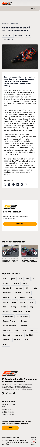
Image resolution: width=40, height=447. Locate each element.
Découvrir (20, 224)
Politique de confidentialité (10, 440)
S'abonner (10, 428)
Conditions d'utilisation (13, 437)
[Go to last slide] (4, 253)
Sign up (4, 437)
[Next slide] (35, 253)
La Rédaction (5, 23)
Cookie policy (22, 440)
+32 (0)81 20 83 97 (8, 414)
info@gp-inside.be (8, 412)
